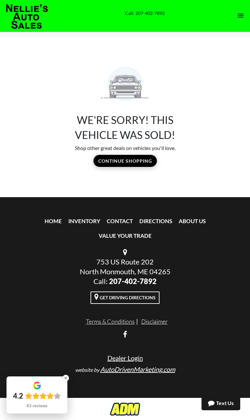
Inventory (84, 221)
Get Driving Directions (127, 297)
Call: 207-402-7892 (145, 13)
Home (53, 221)
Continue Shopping (125, 161)
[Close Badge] (65, 378)
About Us (192, 221)
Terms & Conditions (110, 321)
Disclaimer (154, 321)
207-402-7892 (133, 281)
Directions (155, 221)
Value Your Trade (125, 235)
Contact (120, 221)
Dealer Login (125, 358)
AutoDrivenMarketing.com (137, 369)
